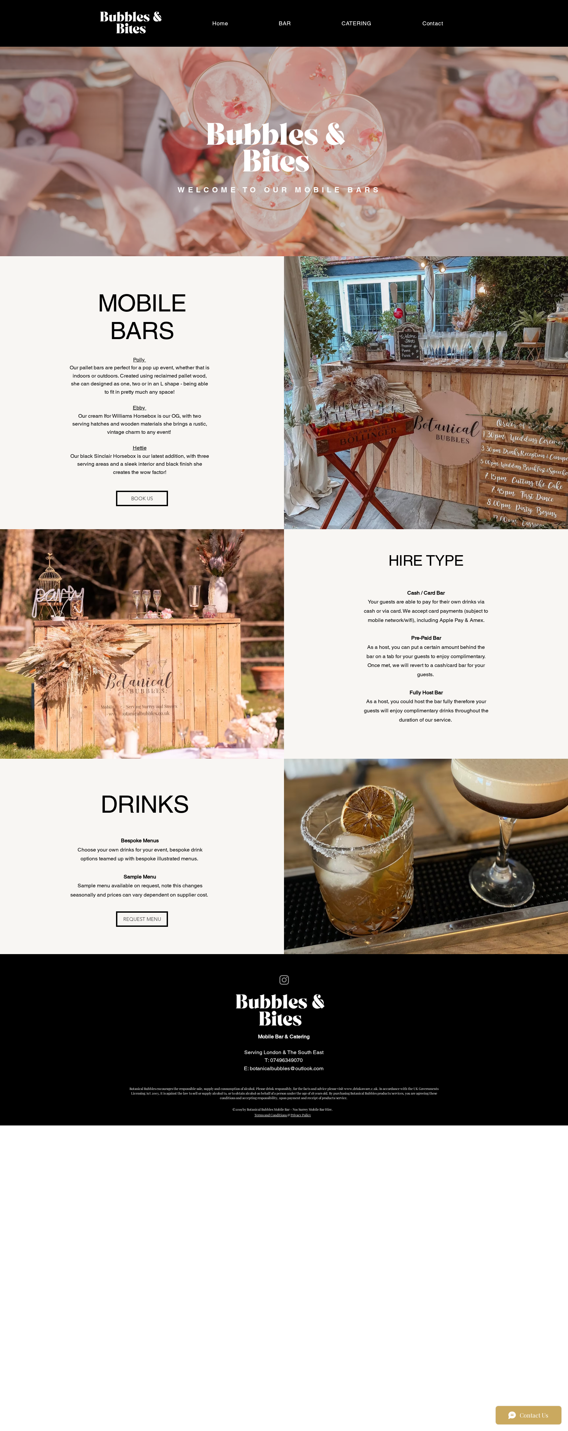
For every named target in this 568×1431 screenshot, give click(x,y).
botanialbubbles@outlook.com (288, 1076)
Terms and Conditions (270, 1115)
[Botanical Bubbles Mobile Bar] (284, 980)
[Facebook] (292, 980)
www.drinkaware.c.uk (361, 1088)
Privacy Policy (301, 1115)
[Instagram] (276, 980)
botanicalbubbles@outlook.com (286, 1068)
